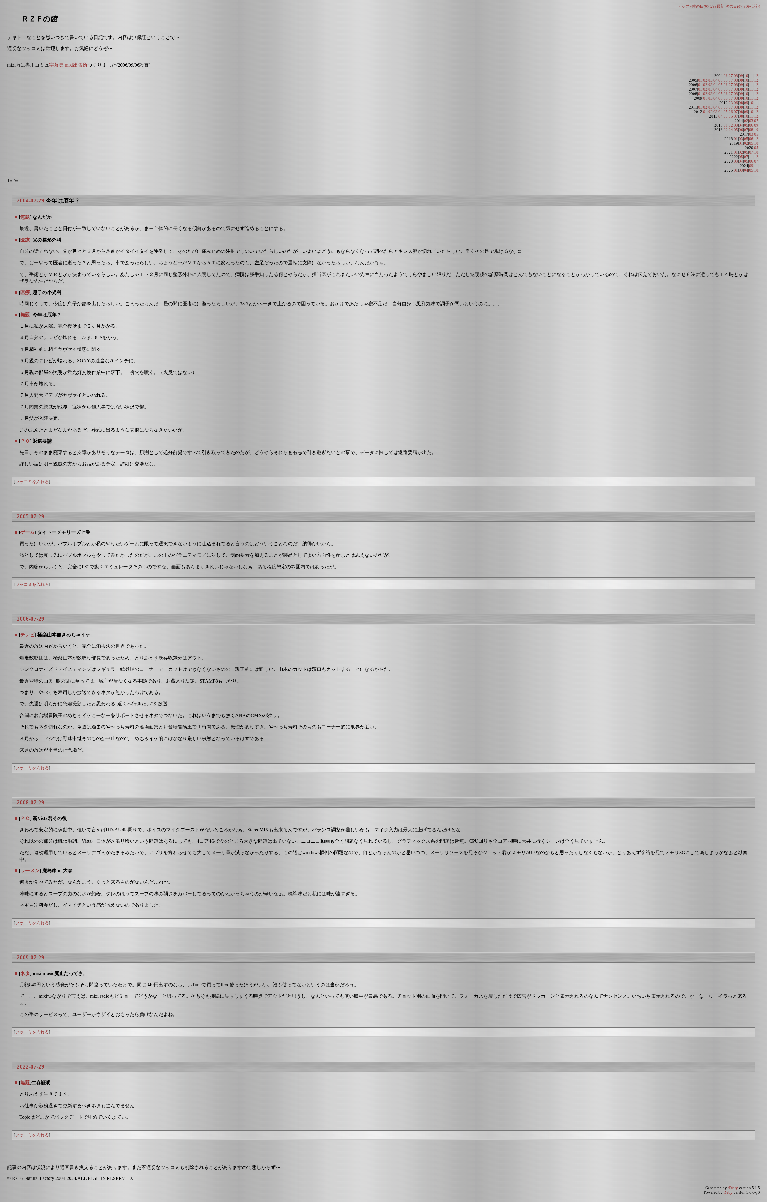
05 (720, 80)
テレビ (27, 634)
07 (731, 76)
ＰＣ (25, 441)
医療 (25, 239)
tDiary (733, 1188)
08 (736, 76)
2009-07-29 (30, 957)
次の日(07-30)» (738, 6)
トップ (683, 6)
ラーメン (30, 870)
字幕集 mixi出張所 (68, 64)
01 (700, 80)
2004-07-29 (30, 200)
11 (751, 76)
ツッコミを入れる (32, 481)
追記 (756, 6)
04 (715, 80)
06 (726, 76)
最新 (720, 6)
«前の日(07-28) (703, 6)
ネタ (25, 973)
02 (705, 80)
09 (741, 76)
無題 (25, 217)
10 (746, 76)
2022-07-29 (30, 1066)
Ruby (728, 1192)
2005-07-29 (30, 516)
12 (756, 76)
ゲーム (27, 532)
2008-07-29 (30, 802)
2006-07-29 (30, 619)
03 (710, 80)
